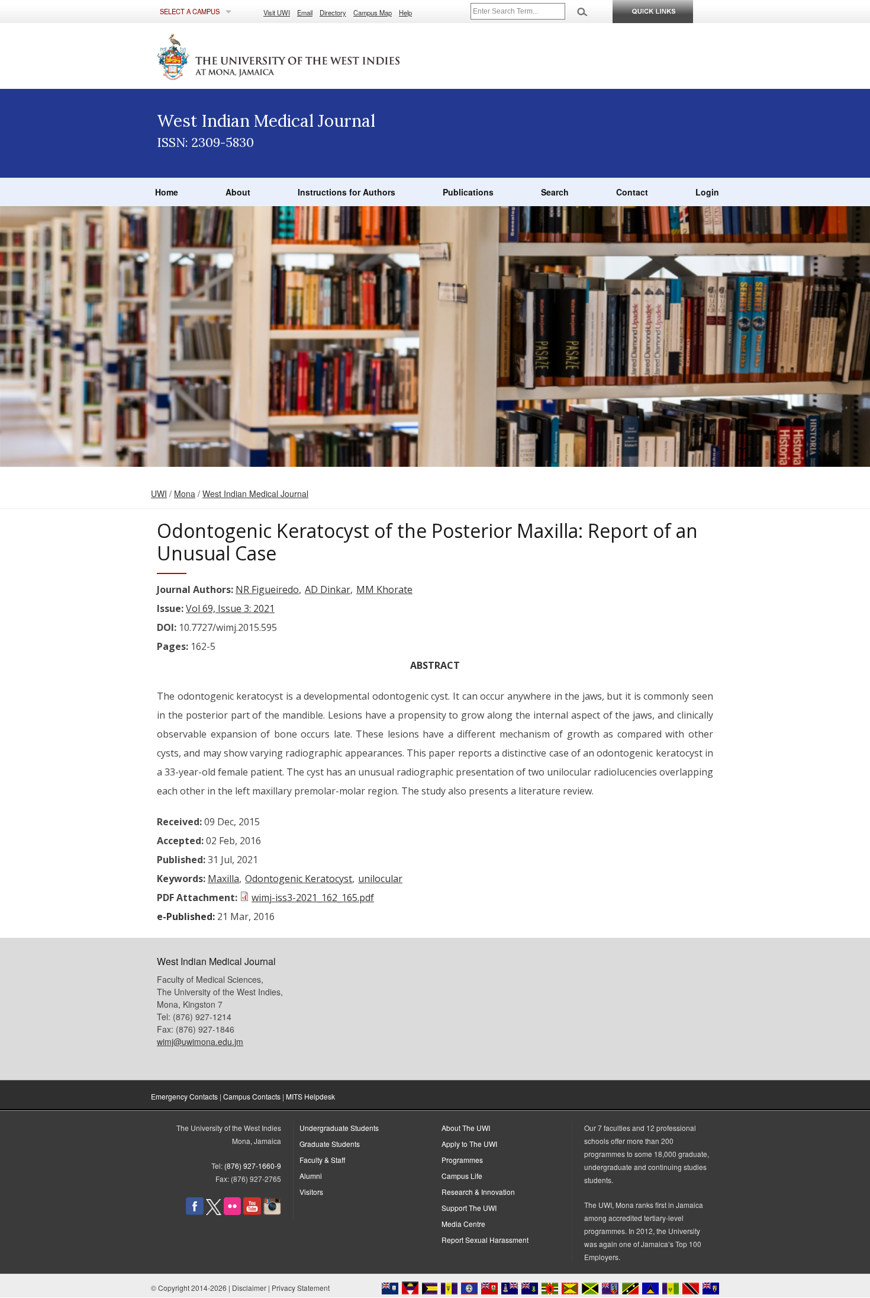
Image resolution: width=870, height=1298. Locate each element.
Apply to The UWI (469, 1144)
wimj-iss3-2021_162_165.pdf (313, 897)
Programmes (462, 1160)
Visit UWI (276, 12)
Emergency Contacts (184, 1096)
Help (405, 12)
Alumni (310, 1176)
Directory (333, 12)
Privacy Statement (301, 1288)
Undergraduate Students (339, 1128)
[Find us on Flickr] (232, 1212)
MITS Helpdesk (310, 1096)
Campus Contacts (252, 1096)
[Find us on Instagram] (272, 1212)
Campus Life (462, 1176)
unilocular (380, 878)
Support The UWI (469, 1208)
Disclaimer (249, 1288)
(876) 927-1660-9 (252, 1166)
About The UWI (466, 1128)
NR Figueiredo (267, 589)
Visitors (311, 1192)
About (237, 192)
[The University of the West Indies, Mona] (311, 56)
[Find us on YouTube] (252, 1212)
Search (555, 192)
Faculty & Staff (322, 1160)
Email (304, 12)
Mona (184, 493)
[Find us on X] (213, 1212)
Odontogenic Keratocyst (298, 878)
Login (707, 192)
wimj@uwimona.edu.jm (200, 1041)
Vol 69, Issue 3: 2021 (230, 608)
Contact (632, 192)
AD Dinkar (327, 589)
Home (166, 192)
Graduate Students (329, 1144)
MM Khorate (384, 589)
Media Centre (463, 1224)
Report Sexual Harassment (485, 1240)
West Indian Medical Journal (255, 493)
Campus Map (372, 12)
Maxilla (223, 878)
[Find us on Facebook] (195, 1212)
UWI (159, 493)
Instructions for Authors (346, 192)
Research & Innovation (478, 1192)
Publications (468, 192)
